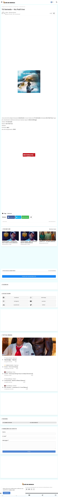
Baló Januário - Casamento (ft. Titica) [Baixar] (16, 387)
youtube (44, 301)
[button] (56, 2)
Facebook (11, 217)
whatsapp (43, 297)
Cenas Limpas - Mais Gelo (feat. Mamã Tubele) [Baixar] (29, 242)
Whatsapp (25, 217)
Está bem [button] (6, 493)
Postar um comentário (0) (29, 276)
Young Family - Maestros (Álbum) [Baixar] (14, 380)
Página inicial (5, 6)
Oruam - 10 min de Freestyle (11, 367)
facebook (16, 297)
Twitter (18, 217)
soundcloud (16, 304)
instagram (16, 301)
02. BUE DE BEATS (34, 422)
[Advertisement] (29, 54)
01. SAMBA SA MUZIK (7, 422)
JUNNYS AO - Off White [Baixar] (47, 241)
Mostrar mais (52, 229)
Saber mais (12, 490)
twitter (43, 304)
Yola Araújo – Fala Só (10, 360)
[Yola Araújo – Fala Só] (29, 347)
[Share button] (31, 217)
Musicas (10, 6)
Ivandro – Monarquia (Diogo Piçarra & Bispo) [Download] (18, 373)
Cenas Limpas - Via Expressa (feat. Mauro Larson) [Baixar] (9, 242)
